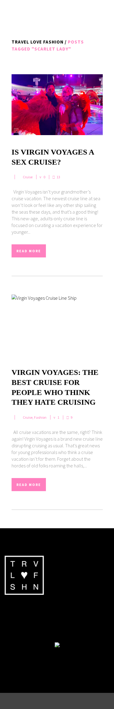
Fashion (40, 417)
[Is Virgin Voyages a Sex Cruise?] (57, 104)
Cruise (28, 177)
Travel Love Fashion (38, 42)
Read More (28, 251)
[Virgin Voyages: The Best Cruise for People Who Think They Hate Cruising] (57, 325)
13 (58, 177)
